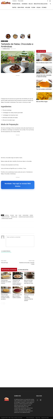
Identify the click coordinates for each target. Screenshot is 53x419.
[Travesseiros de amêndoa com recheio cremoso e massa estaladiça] (18, 275)
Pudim (33, 7)
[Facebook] (48, 1)
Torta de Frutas (4, 262)
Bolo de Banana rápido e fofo (44, 62)
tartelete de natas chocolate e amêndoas (26, 216)
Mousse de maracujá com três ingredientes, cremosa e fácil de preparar (29, 297)
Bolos (31, 3)
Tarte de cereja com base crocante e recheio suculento (17, 296)
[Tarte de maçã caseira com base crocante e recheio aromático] (6, 290)
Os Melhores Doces (6, 48)
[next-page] (4, 303)
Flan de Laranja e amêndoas (44, 89)
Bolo (37, 60)
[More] (51, 224)
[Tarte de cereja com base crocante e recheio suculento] (18, 290)
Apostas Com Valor (45, 417)
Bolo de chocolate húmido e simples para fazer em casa (28, 282)
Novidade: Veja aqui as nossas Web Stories (18, 185)
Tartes (14, 7)
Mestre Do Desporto (30, 417)
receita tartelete (25, 215)
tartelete (31, 215)
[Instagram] (50, 1)
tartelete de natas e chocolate (7, 218)
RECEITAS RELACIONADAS (9, 269)
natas (16, 215)
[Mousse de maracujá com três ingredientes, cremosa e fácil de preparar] (29, 290)
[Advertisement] (26, 20)
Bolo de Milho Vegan (42, 101)
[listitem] (8, 36)
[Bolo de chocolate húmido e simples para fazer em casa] (29, 275)
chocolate (12, 215)
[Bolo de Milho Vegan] (44, 96)
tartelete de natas (14, 216)
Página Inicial (16, 3)
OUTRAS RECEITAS (23, 269)
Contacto (14, 1)
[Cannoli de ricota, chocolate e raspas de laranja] (44, 70)
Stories (44, 7)
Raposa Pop (38, 417)
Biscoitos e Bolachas (40, 3)
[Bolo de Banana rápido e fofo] (44, 57)
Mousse (27, 7)
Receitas (2, 41)
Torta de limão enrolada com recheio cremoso (6, 282)
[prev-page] (2, 303)
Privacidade (20, 1)
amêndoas (7, 215)
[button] (50, 3)
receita (20, 215)
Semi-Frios (21, 7)
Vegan (38, 7)
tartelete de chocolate (5, 216)
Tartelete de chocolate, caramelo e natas (26, 263)
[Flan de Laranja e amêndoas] (44, 83)
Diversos (24, 3)
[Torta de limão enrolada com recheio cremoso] (6, 275)
